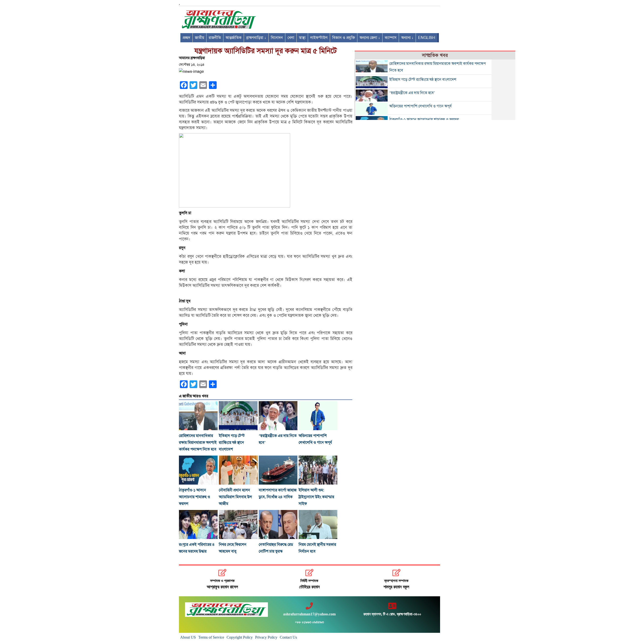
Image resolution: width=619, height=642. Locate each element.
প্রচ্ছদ (186, 37)
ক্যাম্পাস (391, 37)
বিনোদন (277, 37)
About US (188, 637)
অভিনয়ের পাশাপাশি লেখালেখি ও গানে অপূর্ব (420, 106)
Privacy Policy (266, 637)
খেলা (290, 37)
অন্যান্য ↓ (407, 37)
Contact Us (288, 637)
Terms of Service (211, 637)
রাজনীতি (215, 37)
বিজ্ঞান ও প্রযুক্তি (343, 37)
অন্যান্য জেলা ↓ (370, 37)
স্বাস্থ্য (302, 37)
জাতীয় (199, 37)
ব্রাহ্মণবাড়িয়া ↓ (256, 37)
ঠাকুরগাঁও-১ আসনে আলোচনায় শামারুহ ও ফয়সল (194, 497)
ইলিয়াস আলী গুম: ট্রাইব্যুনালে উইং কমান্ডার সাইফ (316, 497)
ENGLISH (426, 37)
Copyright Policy (240, 637)
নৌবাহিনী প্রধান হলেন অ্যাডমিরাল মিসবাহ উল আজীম (235, 497)
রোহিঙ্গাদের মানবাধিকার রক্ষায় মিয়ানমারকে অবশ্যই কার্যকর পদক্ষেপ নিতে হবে (198, 442)
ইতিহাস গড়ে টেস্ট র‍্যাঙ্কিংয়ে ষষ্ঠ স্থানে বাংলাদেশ (232, 442)
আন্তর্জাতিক (234, 37)
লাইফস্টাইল (319, 37)
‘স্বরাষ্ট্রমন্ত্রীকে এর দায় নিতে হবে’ (412, 92)
